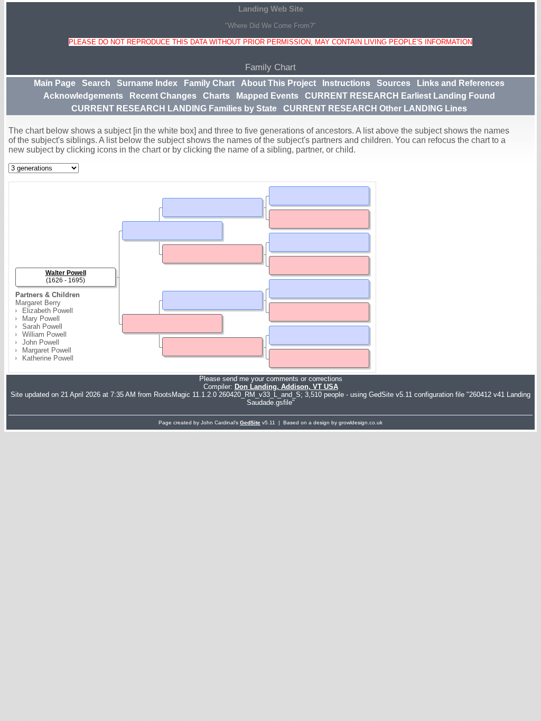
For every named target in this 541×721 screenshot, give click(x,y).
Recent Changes (163, 95)
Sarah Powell (42, 326)
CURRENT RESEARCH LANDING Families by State (174, 108)
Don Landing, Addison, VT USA (286, 387)
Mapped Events (267, 95)
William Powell (44, 334)
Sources (394, 83)
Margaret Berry (38, 303)
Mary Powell (41, 318)
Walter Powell (65, 273)
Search (96, 83)
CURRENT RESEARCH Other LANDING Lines (375, 108)
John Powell (40, 342)
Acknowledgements (83, 95)
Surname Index (147, 83)
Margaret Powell (46, 350)
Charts (216, 95)
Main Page (55, 83)
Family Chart (209, 83)
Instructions (346, 83)
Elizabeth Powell (47, 311)
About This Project (278, 83)
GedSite (250, 422)
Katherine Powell (47, 358)
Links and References (461, 83)
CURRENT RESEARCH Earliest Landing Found (400, 95)
